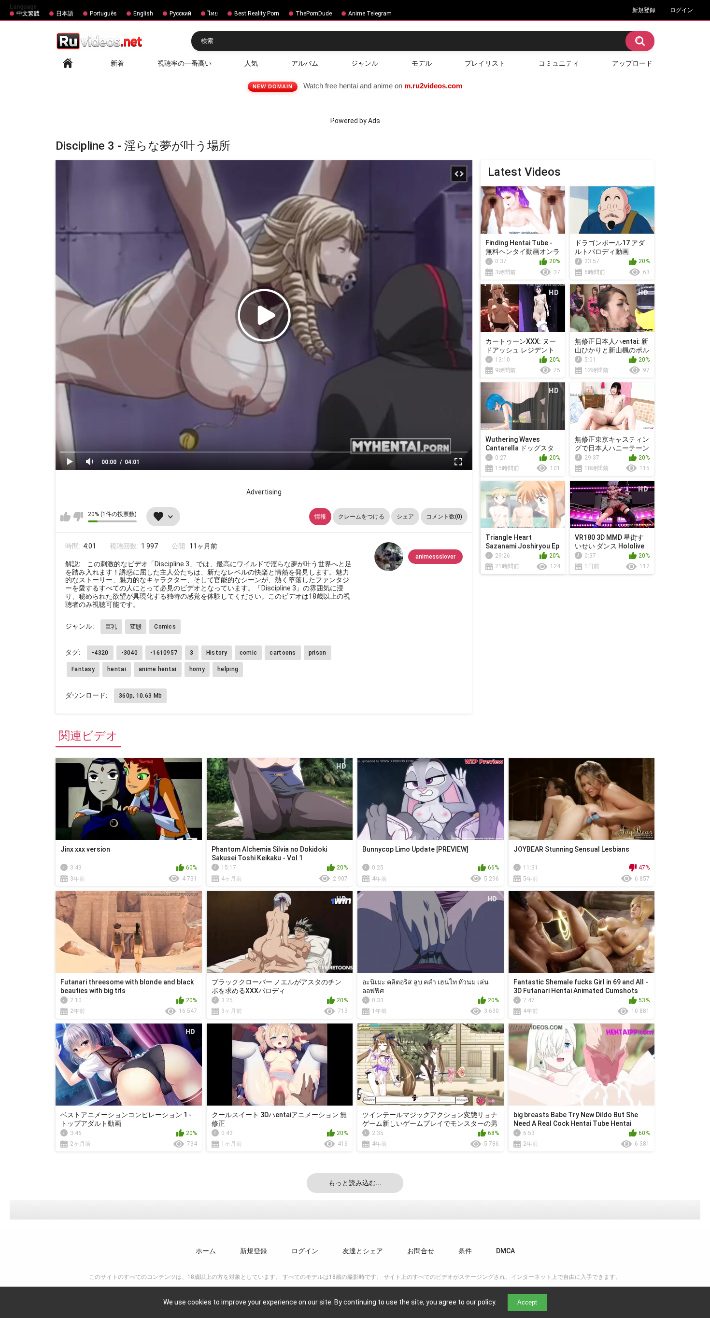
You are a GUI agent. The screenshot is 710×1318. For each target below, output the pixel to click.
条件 (465, 1251)
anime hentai (158, 669)
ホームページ (68, 63)
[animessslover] (388, 556)
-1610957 (163, 652)
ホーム (206, 1251)
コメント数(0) (444, 516)
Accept (527, 1302)
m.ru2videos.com (433, 86)
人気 (251, 63)
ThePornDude (314, 13)
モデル (422, 63)
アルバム (304, 63)
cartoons (283, 652)
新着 (117, 63)
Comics (165, 626)
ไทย (213, 13)
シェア (405, 516)
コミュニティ (559, 63)
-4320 (100, 652)
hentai (116, 669)
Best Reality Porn (256, 13)
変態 (136, 626)
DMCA (505, 1251)
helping (227, 669)
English (143, 13)
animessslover (435, 556)
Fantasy (83, 669)
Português (103, 13)
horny (197, 669)
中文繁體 (28, 13)
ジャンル (364, 63)
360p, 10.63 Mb (140, 695)
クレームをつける (361, 516)
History (216, 652)
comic (248, 652)
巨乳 (111, 626)
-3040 (129, 652)
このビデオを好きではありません (78, 516)
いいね (65, 516)
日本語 (64, 13)
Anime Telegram (370, 13)
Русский (180, 13)
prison (318, 652)
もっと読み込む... (355, 1183)
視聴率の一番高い (184, 63)
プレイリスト (485, 63)
